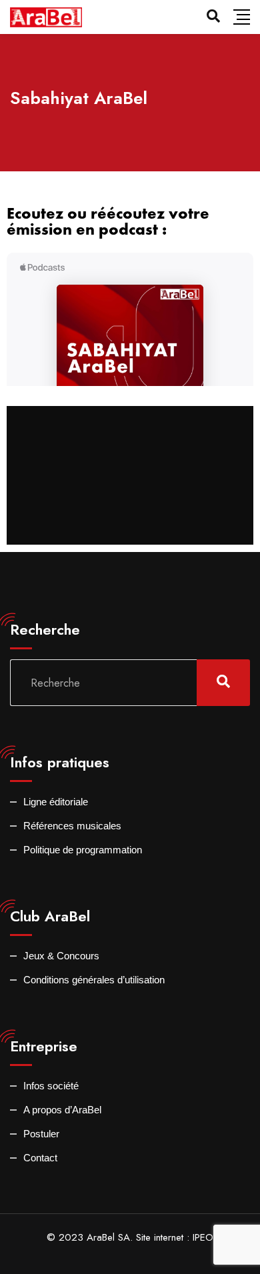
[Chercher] (213, 16)
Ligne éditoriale (55, 801)
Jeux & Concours (61, 955)
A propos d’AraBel (62, 1109)
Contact (40, 1157)
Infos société (51, 1085)
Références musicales (72, 825)
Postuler (41, 1133)
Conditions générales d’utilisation (94, 979)
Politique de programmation (82, 849)
